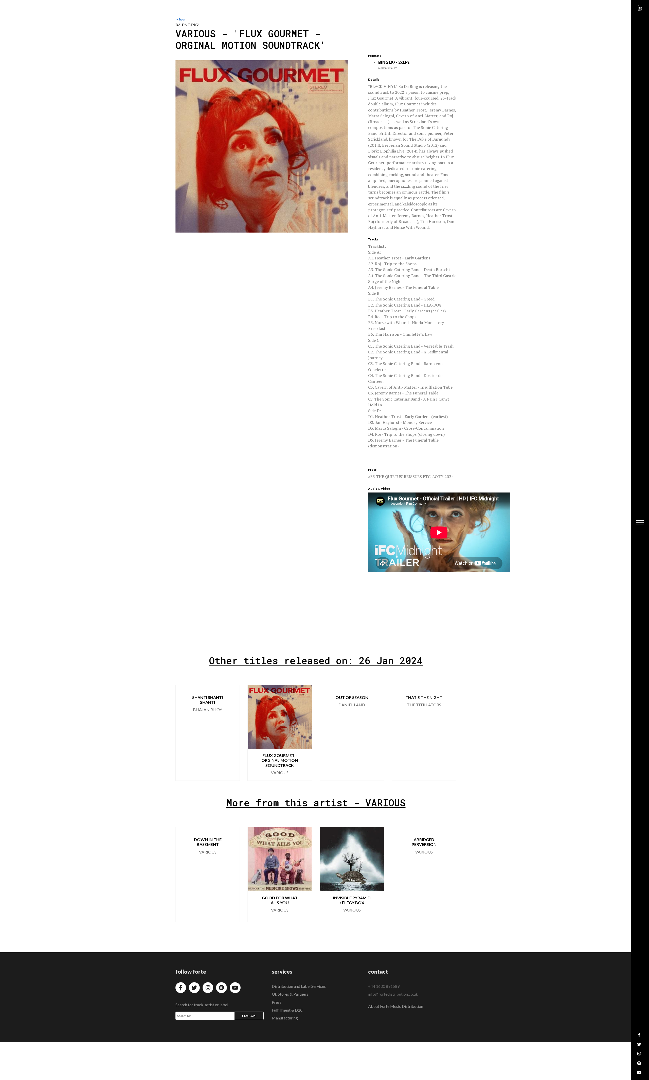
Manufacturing (285, 1017)
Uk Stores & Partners (290, 994)
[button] (183, 733)
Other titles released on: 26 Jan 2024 (316, 660)
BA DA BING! (187, 25)
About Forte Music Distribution (395, 1006)
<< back (180, 19)
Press (276, 1002)
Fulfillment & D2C (287, 1010)
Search (249, 1015)
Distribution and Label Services (299, 986)
